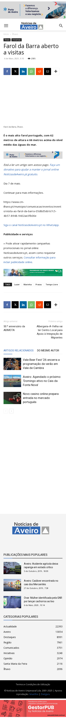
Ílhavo (15, 34)
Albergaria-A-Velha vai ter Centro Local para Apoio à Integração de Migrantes (49, 332)
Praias (39, 284)
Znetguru (45, 694)
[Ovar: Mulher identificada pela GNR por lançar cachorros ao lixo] (12, 602)
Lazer (17, 284)
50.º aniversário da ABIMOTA (14, 328)
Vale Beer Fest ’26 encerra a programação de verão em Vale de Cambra (41, 364)
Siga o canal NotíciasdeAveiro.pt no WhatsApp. (31, 225)
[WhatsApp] (31, 71)
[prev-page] (6, 411)
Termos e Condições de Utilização (33, 684)
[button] (61, 26)
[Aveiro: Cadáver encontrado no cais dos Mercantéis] (12, 585)
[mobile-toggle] (6, 26)
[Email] (47, 71)
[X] (15, 71)
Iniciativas (16, 39)
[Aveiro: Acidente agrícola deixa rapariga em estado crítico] (12, 568)
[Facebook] (7, 71)
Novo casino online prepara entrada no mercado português (41, 398)
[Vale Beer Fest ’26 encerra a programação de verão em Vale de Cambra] (12, 364)
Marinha (28, 284)
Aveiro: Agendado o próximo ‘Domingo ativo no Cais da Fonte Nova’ (42, 381)
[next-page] (11, 411)
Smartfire (33, 694)
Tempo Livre (52, 284)
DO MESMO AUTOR (48, 350)
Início (6, 34)
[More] (55, 71)
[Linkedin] (23, 71)
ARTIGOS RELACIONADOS (19, 350)
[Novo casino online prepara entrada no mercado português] (12, 398)
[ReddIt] (39, 71)
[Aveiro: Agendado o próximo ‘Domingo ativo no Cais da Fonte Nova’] (12, 381)
